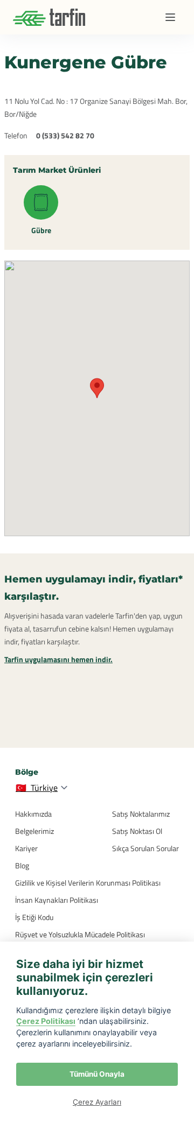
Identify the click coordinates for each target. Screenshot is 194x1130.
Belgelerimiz (34, 831)
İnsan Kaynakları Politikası (56, 900)
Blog (22, 865)
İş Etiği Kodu (34, 917)
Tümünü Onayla (97, 1074)
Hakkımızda (33, 813)
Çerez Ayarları (97, 1102)
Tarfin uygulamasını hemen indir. (58, 659)
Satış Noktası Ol (137, 831)
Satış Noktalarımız (141, 813)
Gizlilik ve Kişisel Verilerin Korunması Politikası (88, 882)
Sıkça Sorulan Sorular (145, 848)
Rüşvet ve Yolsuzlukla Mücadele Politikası (80, 934)
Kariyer (26, 848)
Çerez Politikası (45, 1021)
